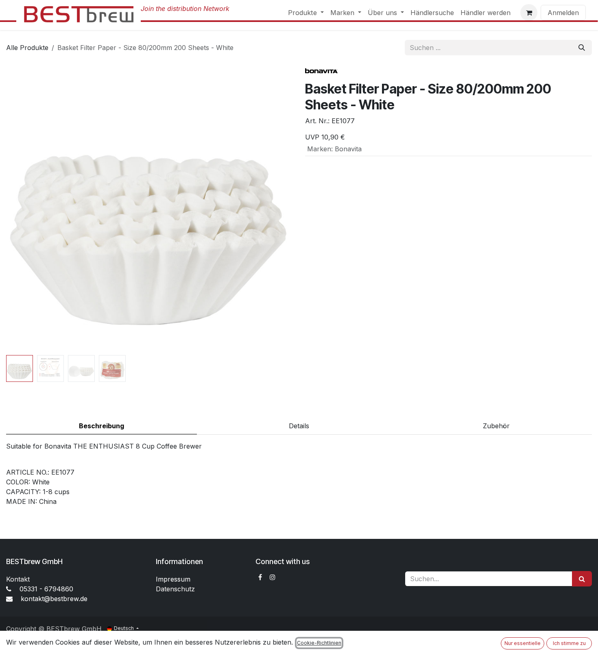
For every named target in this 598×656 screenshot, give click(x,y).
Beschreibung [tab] (101, 426)
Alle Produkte (27, 48)
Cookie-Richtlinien (319, 643)
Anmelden (563, 13)
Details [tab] (299, 426)
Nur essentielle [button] (522, 643)
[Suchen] (582, 47)
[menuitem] (306, 12)
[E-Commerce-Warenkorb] (528, 12)
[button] (20, 209)
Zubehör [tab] (496, 426)
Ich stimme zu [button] (569, 643)
